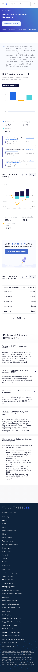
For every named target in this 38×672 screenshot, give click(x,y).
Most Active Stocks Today (11, 632)
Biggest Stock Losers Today (11, 622)
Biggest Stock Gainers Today (12, 618)
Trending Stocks (7, 583)
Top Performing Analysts (10, 573)
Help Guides (6, 551)
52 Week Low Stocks (9, 629)
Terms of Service (8, 541)
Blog (4, 527)
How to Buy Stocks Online (11, 607)
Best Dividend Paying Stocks (12, 594)
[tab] (13, 29)
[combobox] (20, 4)
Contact (5, 555)
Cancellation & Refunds (10, 544)
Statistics (5, 597)
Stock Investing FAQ (9, 530)
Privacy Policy (7, 537)
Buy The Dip (6, 615)
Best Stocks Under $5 (9, 643)
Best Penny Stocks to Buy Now (13, 639)
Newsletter (6, 565)
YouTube (5, 562)
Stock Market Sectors (9, 600)
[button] (19, 347)
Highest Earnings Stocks (10, 590)
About (4, 520)
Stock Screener (7, 576)
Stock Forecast (7, 580)
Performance (6, 548)
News (4, 524)
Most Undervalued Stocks (11, 636)
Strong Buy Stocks (8, 587)
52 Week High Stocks (9, 625)
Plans (4, 534)
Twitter (4, 558)
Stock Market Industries (10, 604)
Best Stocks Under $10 (10, 646)
